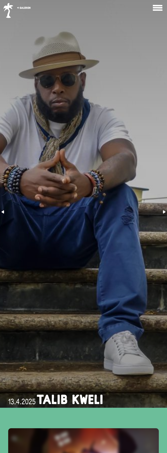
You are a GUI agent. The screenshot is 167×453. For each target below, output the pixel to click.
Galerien (25, 7)
